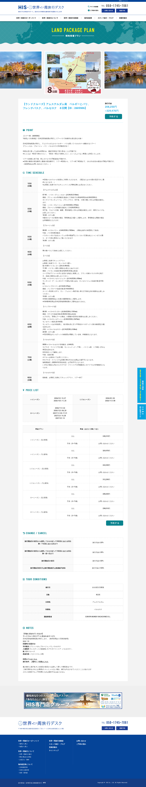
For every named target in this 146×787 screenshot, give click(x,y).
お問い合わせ (81, 741)
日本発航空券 (23, 767)
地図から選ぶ (23, 746)
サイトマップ (54, 750)
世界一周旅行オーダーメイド (28, 741)
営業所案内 (53, 747)
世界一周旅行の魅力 (25, 754)
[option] (73, 70)
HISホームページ (123, 0)
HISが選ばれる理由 (25, 757)
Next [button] (122, 72)
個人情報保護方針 (36, 783)
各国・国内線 (23, 773)
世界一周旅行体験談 (56, 741)
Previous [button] (23, 72)
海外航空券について (25, 764)
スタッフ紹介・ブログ (57, 744)
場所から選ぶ (23, 744)
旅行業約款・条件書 (24, 783)
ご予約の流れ (81, 744)
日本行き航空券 (24, 770)
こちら (34, 659)
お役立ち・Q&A (24, 759)
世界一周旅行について (26, 751)
